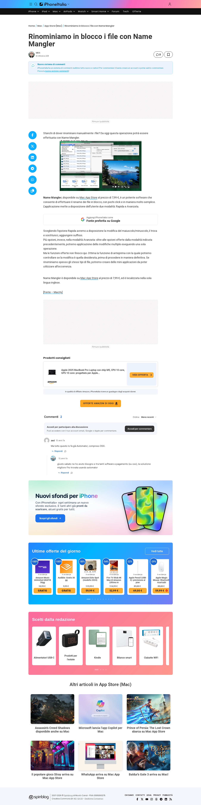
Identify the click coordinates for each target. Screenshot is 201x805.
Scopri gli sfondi (48, 518)
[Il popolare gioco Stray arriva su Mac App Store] (52, 755)
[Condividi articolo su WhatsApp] (32, 180)
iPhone (32, 11)
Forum (115, 11)
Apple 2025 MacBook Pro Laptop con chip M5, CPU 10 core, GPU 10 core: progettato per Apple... (93, 371)
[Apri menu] (68, 4)
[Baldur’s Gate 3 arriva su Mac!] (148, 755)
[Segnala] (65, 451)
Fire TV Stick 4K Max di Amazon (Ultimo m (114, 580)
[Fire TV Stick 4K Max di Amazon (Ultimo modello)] (114, 566)
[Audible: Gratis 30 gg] (66, 566)
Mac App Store (88, 197)
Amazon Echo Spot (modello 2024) (90, 578)
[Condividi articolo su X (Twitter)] (32, 146)
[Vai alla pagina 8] (108, 599)
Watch (82, 11)
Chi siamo (129, 795)
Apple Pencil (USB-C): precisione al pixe (138, 580)
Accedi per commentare (140, 428)
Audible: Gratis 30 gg (66, 578)
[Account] (170, 4)
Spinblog (68, 795)
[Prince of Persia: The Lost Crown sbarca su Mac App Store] (148, 709)
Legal (149, 795)
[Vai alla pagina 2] (92, 599)
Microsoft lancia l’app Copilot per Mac (100, 729)
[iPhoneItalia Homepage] (53, 4)
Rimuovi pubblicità (100, 121)
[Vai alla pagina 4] (97, 599)
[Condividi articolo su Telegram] (32, 168)
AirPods (68, 11)
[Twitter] (142, 799)
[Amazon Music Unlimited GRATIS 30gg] (42, 566)
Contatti (140, 795)
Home (31, 25)
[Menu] (30, 4)
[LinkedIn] (166, 799)
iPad (44, 11)
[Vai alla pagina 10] (114, 599)
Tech (126, 11)
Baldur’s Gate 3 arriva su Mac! (148, 774)
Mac (55, 11)
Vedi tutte (157, 551)
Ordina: (136, 417)
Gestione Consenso (94, 798)
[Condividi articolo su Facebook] (32, 135)
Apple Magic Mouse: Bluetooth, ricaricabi (161, 580)
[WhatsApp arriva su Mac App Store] (100, 755)
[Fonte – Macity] (53, 292)
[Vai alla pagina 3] (95, 599)
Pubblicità (168, 795)
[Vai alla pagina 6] (103, 599)
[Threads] (156, 799)
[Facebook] (137, 799)
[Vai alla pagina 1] (88, 599)
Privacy (157, 795)
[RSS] (171, 799)
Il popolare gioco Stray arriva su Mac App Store (52, 776)
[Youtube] (147, 799)
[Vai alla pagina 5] (100, 599)
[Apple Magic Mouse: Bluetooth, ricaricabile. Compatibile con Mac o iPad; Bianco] (162, 566)
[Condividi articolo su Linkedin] (32, 157)
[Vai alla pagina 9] (111, 599)
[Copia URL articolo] (32, 191)
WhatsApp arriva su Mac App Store (100, 776)
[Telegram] (161, 799)
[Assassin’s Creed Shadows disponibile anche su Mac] (52, 709)
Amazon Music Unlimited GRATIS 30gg (42, 580)
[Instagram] (152, 799)
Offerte (136, 11)
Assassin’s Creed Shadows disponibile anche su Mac (52, 729)
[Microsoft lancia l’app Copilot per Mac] (100, 709)
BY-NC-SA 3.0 (77, 798)
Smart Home (98, 11)
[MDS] (31, 54)
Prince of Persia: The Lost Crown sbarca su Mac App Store (148, 729)
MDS (38, 52)
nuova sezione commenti (57, 71)
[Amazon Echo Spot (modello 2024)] (90, 566)
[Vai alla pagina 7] (106, 599)
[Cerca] (35, 4)
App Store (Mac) (53, 25)
